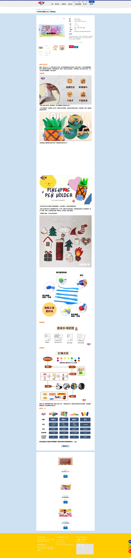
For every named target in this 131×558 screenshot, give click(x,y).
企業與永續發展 (78, 4)
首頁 (52, 4)
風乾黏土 (82, 21)
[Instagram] (81, 539)
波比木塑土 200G (65, 471)
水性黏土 (76, 21)
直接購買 (71, 46)
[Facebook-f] (77, 539)
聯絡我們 (91, 4)
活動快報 (63, 4)
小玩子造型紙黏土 (65, 523)
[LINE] (129, 544)
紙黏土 (40, 9)
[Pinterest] (84, 539)
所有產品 (79, 19)
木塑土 (67, 470)
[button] (64, 18)
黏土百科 (85, 4)
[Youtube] (79, 539)
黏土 (85, 21)
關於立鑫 (57, 4)
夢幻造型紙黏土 (65, 497)
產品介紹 (70, 4)
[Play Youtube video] (65, 189)
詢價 (76, 47)
